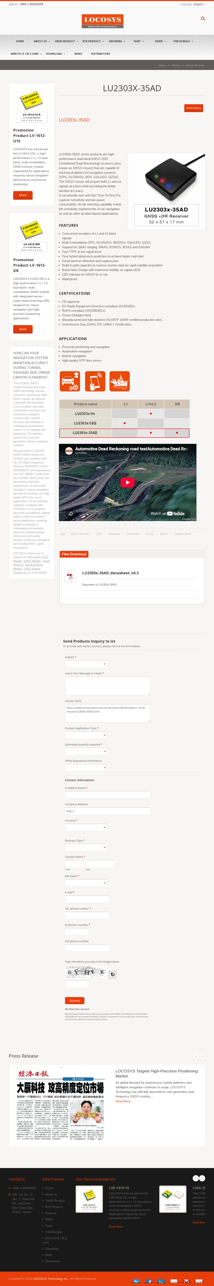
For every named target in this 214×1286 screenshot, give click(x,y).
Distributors (100, 54)
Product (175, 65)
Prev (196, 1056)
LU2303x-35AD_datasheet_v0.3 (110, 572)
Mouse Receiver (195, 65)
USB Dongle (182, 41)
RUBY (137, 41)
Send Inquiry (193, 108)
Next (202, 1056)
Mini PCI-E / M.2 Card (25, 54)
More (23, 195)
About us (40, 41)
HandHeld (114, 534)
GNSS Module (32, 561)
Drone (149, 534)
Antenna (115, 41)
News (78, 54)
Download (54, 54)
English (198, 4)
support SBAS (183, 534)
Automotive (133, 534)
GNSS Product (65, 41)
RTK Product (92, 41)
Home (20, 41)
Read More (123, 1101)
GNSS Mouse (32, 568)
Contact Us (20, 572)
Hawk (159, 41)
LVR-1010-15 (119, 1188)
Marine (164, 534)
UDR (99, 534)
